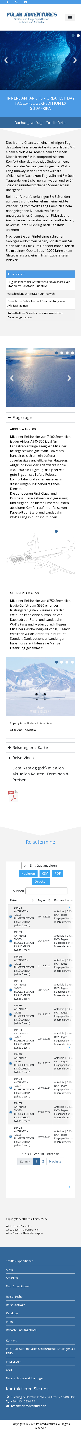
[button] (70, 17)
